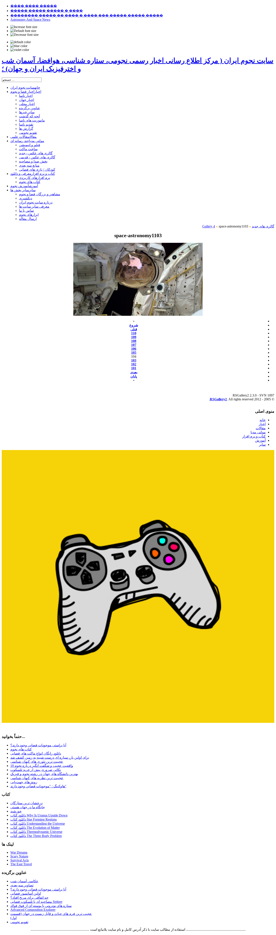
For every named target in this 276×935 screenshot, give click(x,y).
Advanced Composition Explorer (32, 909)
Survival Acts (19, 860)
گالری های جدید (263, 226)
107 (133, 345)
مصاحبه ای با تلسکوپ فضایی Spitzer (36, 901)
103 (133, 360)
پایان (133, 376)
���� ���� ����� (33, 6)
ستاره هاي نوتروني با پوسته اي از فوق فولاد (41, 906)
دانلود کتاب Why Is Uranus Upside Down (38, 815)
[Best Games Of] (138, 721)
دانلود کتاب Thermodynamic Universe (36, 832)
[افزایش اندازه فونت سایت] (23, 27)
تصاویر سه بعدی (21, 885)
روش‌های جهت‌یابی (23, 782)
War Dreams (18, 852)
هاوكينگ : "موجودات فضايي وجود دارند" (38, 786)
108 (133, 341)
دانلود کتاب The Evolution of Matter (35, 827)
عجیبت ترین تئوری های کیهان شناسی (36, 761)
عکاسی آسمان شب (24, 881)
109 (133, 337)
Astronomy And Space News (30, 19)
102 (133, 364)
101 (133, 368)
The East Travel (21, 864)
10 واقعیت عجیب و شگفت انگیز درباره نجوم (41, 766)
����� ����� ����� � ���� (46, 11)
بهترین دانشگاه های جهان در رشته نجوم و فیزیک (44, 774)
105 (133, 352)
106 (133, 349)
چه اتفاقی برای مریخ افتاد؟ (29, 897)
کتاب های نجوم (21, 749)
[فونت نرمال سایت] (23, 31)
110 (133, 333)
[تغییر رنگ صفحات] (20, 42)
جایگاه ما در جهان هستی (27, 807)
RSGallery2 (218, 399)
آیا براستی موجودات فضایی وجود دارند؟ (38, 745)
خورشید (16, 811)
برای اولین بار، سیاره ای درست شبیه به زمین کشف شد (49, 757)
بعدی (133, 372)
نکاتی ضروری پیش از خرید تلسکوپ (35, 770)
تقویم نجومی (19, 922)
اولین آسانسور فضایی (25, 893)
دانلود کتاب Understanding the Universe (37, 823)
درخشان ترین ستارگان (26, 803)
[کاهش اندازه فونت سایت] (24, 35)
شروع (133, 325)
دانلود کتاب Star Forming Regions (33, 819)
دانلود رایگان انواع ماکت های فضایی (35, 753)
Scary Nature (19, 856)
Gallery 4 (208, 226)
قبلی (133, 329)
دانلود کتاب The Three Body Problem (36, 836)
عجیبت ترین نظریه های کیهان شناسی (36, 778)
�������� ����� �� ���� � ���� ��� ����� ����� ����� (86, 15)
